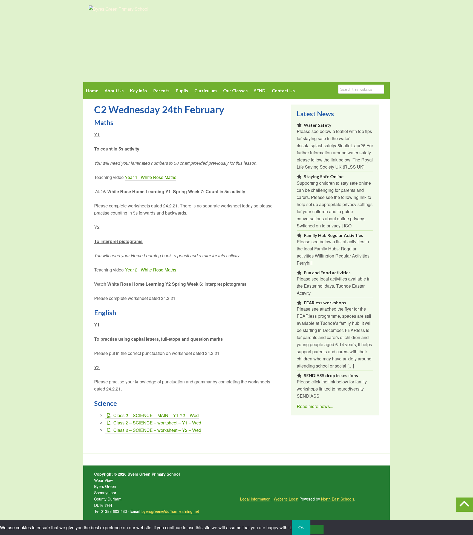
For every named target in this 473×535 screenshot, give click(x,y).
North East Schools (337, 499)
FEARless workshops (325, 302)
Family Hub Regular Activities (333, 235)
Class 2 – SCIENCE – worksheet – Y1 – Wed (157, 423)
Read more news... (315, 406)
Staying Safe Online (324, 176)
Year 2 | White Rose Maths (150, 270)
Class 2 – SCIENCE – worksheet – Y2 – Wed (157, 430)
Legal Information (255, 499)
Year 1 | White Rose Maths (150, 177)
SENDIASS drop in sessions (331, 375)
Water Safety (317, 125)
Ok (301, 527)
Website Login (286, 499)
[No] (317, 529)
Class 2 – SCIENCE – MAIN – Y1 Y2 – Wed (156, 415)
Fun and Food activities (327, 272)
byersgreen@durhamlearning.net (170, 511)
